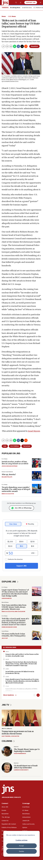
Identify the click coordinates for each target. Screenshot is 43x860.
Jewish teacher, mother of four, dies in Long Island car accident (15, 463)
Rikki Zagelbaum (20, 611)
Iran (4, 446)
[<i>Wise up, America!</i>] (36, 475)
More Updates (8, 695)
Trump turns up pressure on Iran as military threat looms (18, 732)
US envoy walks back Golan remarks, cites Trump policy (13, 635)
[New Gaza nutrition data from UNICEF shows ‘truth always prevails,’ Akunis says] (36, 606)
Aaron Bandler (6, 598)
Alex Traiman (6, 736)
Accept (21, 846)
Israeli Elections (27, 8)
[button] (11, 46)
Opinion (16, 747)
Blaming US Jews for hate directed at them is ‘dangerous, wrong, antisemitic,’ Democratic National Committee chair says (21, 664)
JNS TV (5, 705)
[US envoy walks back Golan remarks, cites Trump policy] (36, 635)
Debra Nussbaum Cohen (9, 627)
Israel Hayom (34, 431)
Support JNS (30, 2)
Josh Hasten (15, 736)
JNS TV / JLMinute (7, 728)
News (4, 16)
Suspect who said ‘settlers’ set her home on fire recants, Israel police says (22, 655)
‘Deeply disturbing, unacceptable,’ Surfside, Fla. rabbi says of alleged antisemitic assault (16, 489)
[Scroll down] (38, 695)
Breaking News (10, 647)
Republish (34, 46)
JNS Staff (5, 638)
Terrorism (26, 446)
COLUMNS (7, 741)
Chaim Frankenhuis (20, 753)
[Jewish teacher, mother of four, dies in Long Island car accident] (36, 463)
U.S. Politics (15, 446)
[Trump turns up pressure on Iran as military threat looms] (21, 718)
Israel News (5, 631)
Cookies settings (21, 840)
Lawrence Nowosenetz (21, 770)
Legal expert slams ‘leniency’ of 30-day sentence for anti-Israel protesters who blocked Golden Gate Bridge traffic (15, 593)
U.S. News (12, 16)
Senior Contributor (7, 472)
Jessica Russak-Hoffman (9, 466)
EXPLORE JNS (9, 581)
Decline (21, 851)
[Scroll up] (34, 695)
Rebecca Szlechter (8, 494)
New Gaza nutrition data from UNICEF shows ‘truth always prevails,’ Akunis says (14, 607)
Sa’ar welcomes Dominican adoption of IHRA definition (21, 689)
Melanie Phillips (7, 477)
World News (5, 602)
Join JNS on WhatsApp (23, 508)
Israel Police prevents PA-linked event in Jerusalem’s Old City (19, 672)
